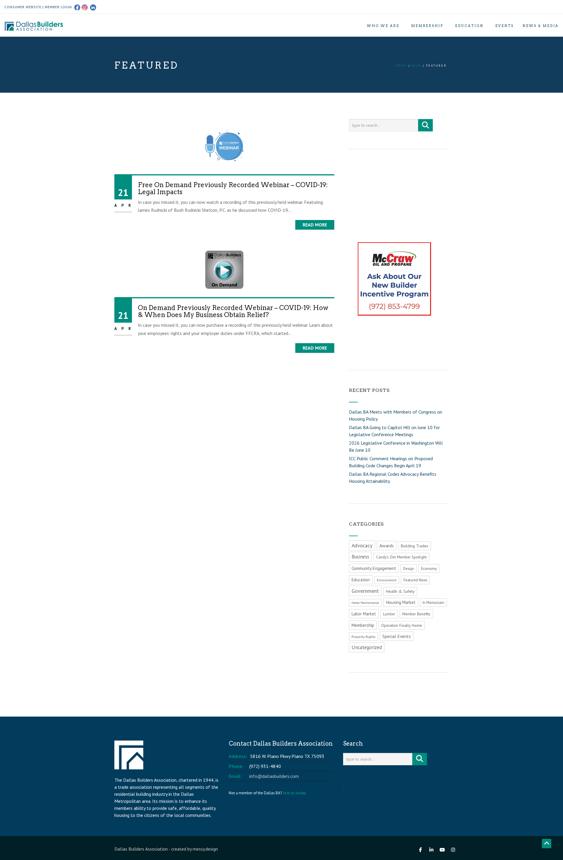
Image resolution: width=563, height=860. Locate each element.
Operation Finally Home (401, 625)
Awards (386, 545)
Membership (427, 26)
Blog (416, 65)
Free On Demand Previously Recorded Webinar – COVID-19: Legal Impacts (233, 188)
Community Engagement (374, 568)
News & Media (541, 26)
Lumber (389, 614)
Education (469, 26)
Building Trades (414, 545)
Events (504, 26)
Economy (429, 568)
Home (401, 65)
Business (360, 556)
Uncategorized (367, 647)
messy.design (205, 849)
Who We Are (383, 26)
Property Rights (363, 636)
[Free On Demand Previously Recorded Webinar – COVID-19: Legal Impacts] (224, 146)
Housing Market (401, 602)
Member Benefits (416, 614)
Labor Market (364, 614)
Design (408, 568)
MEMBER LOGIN (58, 7)
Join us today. (294, 792)
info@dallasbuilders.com (274, 776)
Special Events (396, 636)
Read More (315, 225)
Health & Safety (400, 591)
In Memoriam (433, 602)
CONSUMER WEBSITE (22, 7)
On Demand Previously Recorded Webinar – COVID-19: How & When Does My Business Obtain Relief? (233, 311)
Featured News (415, 580)
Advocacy (362, 545)
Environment (386, 580)
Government (365, 591)
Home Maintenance (365, 603)
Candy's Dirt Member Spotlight (401, 557)
